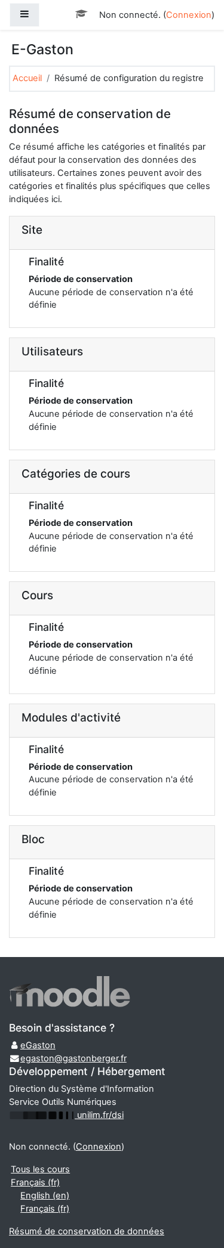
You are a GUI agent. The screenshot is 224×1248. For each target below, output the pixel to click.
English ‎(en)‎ (44, 1195)
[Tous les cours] (82, 14)
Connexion (188, 15)
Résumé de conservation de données (86, 1231)
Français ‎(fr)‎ (35, 1182)
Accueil (27, 78)
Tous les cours (40, 1169)
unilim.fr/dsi (99, 1115)
